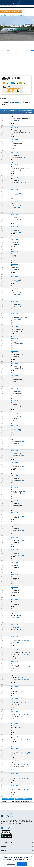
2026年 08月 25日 (14, 400)
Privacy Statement (13, 860)
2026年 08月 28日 (14, 251)
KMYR (20, 615)
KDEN (18, 242)
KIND (23, 441)
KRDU (20, 217)
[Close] (31, 856)
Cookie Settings (11, 864)
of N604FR (7, 83)
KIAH (20, 193)
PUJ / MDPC (20, 677)
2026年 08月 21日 (14, 599)
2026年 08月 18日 (14, 748)
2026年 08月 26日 (14, 375)
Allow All (22, 864)
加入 (31, 801)
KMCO (19, 120)
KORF (17, 267)
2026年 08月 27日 (14, 313)
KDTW (22, 329)
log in (10, 102)
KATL (28, 118)
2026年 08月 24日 (14, 438)
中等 (3, 50)
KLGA (18, 565)
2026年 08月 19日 (14, 698)
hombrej (8, 86)
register (18, 102)
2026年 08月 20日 (14, 649)
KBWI (29, 168)
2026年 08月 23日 (14, 487)
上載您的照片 (14, 11)
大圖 (5, 50)
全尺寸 (8, 50)
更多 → (8, 798)
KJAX (21, 194)
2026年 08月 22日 (14, 562)
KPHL (18, 603)
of (15, 83)
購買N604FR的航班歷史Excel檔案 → (23, 798)
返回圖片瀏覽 (5, 11)
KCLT (23, 516)
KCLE (24, 143)
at (22, 83)
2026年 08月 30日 (14, 115)
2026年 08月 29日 (14, 177)
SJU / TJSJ (26, 640)
